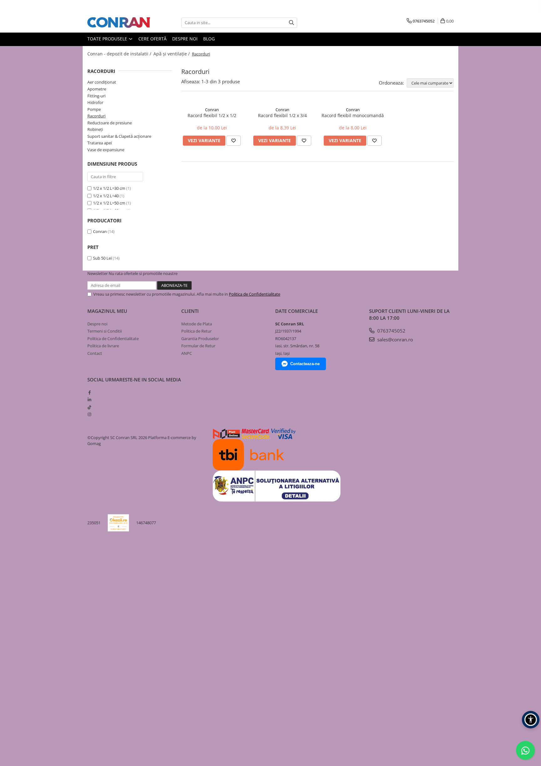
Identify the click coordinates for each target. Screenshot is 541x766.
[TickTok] (89, 407)
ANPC (186, 353)
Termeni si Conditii (104, 331)
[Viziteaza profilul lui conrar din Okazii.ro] (118, 522)
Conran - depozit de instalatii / (119, 54)
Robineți (95, 129)
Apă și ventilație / (172, 54)
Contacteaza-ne (305, 363)
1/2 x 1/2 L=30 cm (109, 188)
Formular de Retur (198, 346)
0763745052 (390, 331)
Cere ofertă (152, 39)
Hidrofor (95, 102)
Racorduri (96, 116)
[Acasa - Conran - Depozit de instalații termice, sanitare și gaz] (118, 22)
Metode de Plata (196, 324)
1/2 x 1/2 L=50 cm (109, 203)
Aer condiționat (101, 82)
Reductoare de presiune (109, 123)
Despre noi (185, 39)
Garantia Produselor (200, 338)
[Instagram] (89, 414)
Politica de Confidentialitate (254, 294)
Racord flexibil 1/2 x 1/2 (212, 115)
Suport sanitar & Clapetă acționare (119, 136)
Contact (94, 353)
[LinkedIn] (89, 399)
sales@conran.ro (394, 339)
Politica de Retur (196, 331)
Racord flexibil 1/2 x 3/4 (282, 115)
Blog (209, 39)
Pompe (94, 109)
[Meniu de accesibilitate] (530, 719)
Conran (100, 231)
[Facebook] (89, 392)
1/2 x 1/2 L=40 (106, 196)
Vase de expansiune (105, 150)
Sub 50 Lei (102, 258)
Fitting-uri (96, 96)
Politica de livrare (103, 346)
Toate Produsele (107, 39)
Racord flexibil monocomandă (353, 115)
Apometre (96, 89)
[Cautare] (291, 23)
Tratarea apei (99, 143)
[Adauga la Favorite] (233, 141)
